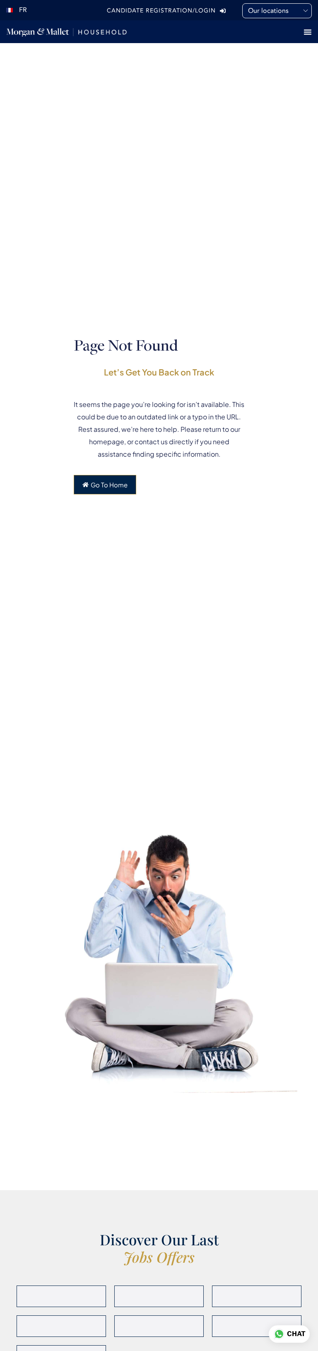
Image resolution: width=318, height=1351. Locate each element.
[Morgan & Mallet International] (66, 31)
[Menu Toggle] (308, 32)
